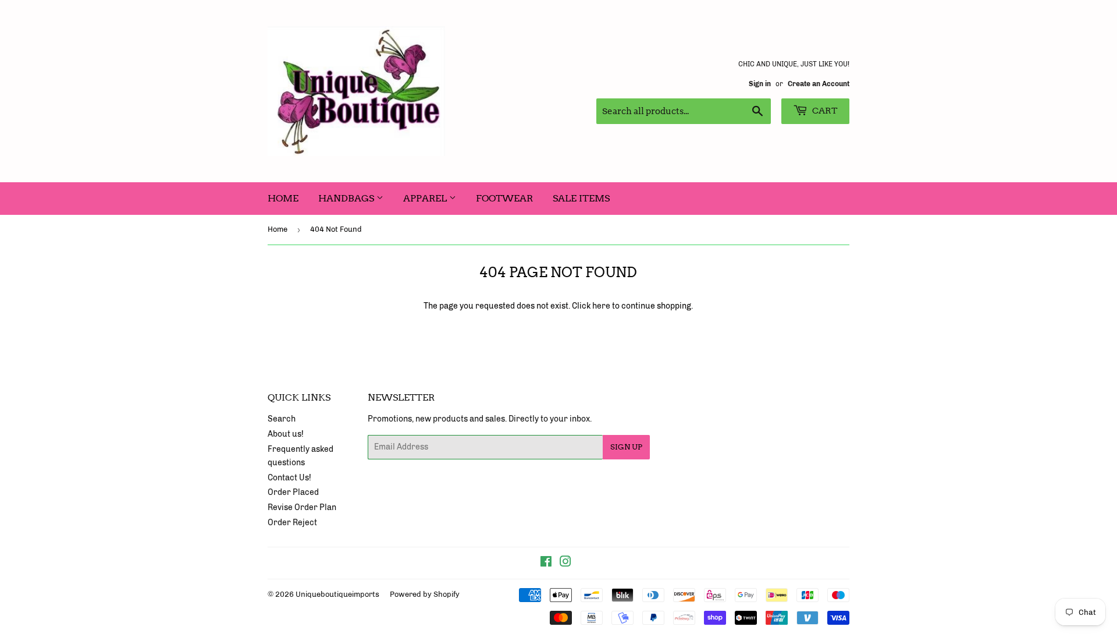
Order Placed (293, 492)
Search (282, 419)
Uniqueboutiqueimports (337, 594)
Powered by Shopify (425, 594)
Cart (824, 110)
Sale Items (581, 198)
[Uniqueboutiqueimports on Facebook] (546, 563)
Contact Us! (289, 478)
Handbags (347, 198)
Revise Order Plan (302, 507)
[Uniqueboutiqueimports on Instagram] (565, 563)
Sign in (760, 84)
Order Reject (292, 523)
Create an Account (818, 84)
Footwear (504, 198)
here (601, 306)
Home (283, 198)
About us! (286, 434)
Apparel (426, 198)
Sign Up (626, 447)
